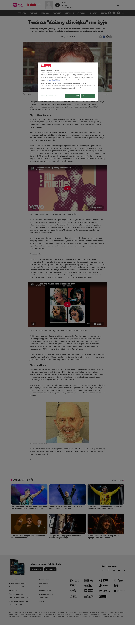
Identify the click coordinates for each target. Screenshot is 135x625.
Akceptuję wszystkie (88, 95)
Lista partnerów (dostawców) (49, 90)
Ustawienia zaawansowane (49, 95)
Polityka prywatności (54, 80)
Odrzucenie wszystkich (72, 95)
